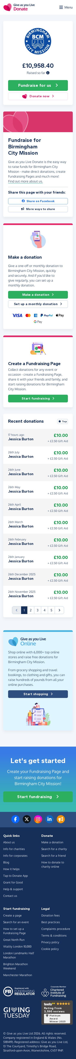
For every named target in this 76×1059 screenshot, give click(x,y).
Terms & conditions (54, 935)
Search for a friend (53, 855)
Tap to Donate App (15, 875)
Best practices (50, 922)
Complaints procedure (55, 928)
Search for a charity (54, 849)
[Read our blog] (61, 822)
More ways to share (40, 209)
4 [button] (44, 610)
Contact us (10, 895)
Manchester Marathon (17, 975)
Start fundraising (36, 398)
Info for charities (14, 849)
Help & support (13, 889)
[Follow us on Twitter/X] (27, 822)
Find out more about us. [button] (25, 181)
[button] (47, 73)
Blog (6, 862)
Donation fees (50, 915)
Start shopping (36, 694)
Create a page (12, 915)
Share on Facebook (41, 201)
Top (64, 421)
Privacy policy (50, 942)
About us (9, 842)
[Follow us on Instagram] (38, 822)
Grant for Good (13, 882)
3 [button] (38, 610)
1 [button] (25, 610)
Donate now (39, 96)
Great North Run (14, 939)
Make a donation (35, 295)
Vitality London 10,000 (17, 946)
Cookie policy (50, 949)
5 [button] (51, 610)
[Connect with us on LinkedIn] (49, 822)
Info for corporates (15, 855)
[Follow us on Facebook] (15, 822)
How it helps (11, 869)
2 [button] (31, 610)
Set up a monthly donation (36, 304)
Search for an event (16, 922)
